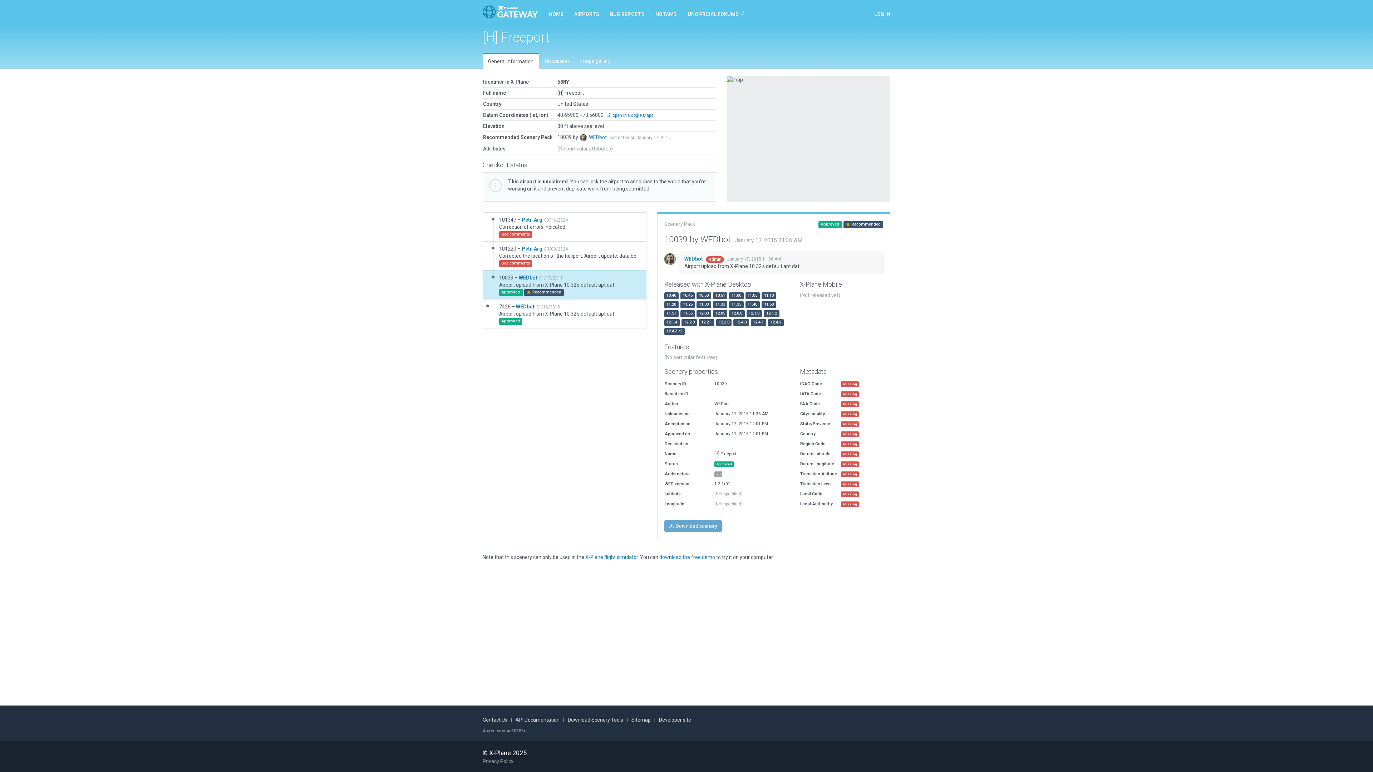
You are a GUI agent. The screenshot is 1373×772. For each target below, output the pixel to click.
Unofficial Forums (713, 14)
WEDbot (598, 137)
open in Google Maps (632, 115)
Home (556, 14)
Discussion (557, 61)
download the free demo (687, 557)
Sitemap (641, 720)
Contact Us (495, 720)
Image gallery (595, 61)
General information (510, 61)
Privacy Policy (498, 761)
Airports (586, 14)
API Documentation (538, 720)
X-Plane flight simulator (611, 557)
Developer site (675, 720)
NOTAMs (666, 14)
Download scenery (696, 526)
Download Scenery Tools (595, 720)
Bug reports (627, 14)
